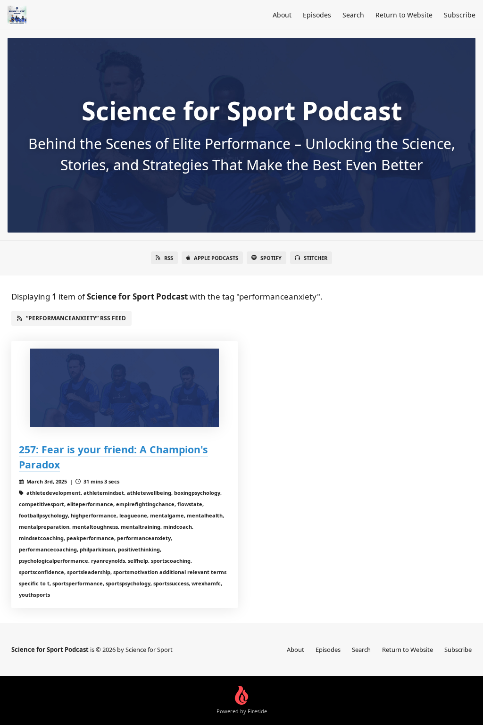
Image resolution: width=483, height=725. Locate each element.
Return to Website (404, 14)
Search (353, 14)
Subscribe (459, 14)
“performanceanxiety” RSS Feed (76, 318)
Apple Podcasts (216, 257)
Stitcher (315, 257)
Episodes (317, 14)
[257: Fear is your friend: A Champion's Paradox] (124, 388)
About (282, 14)
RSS (168, 257)
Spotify (271, 257)
